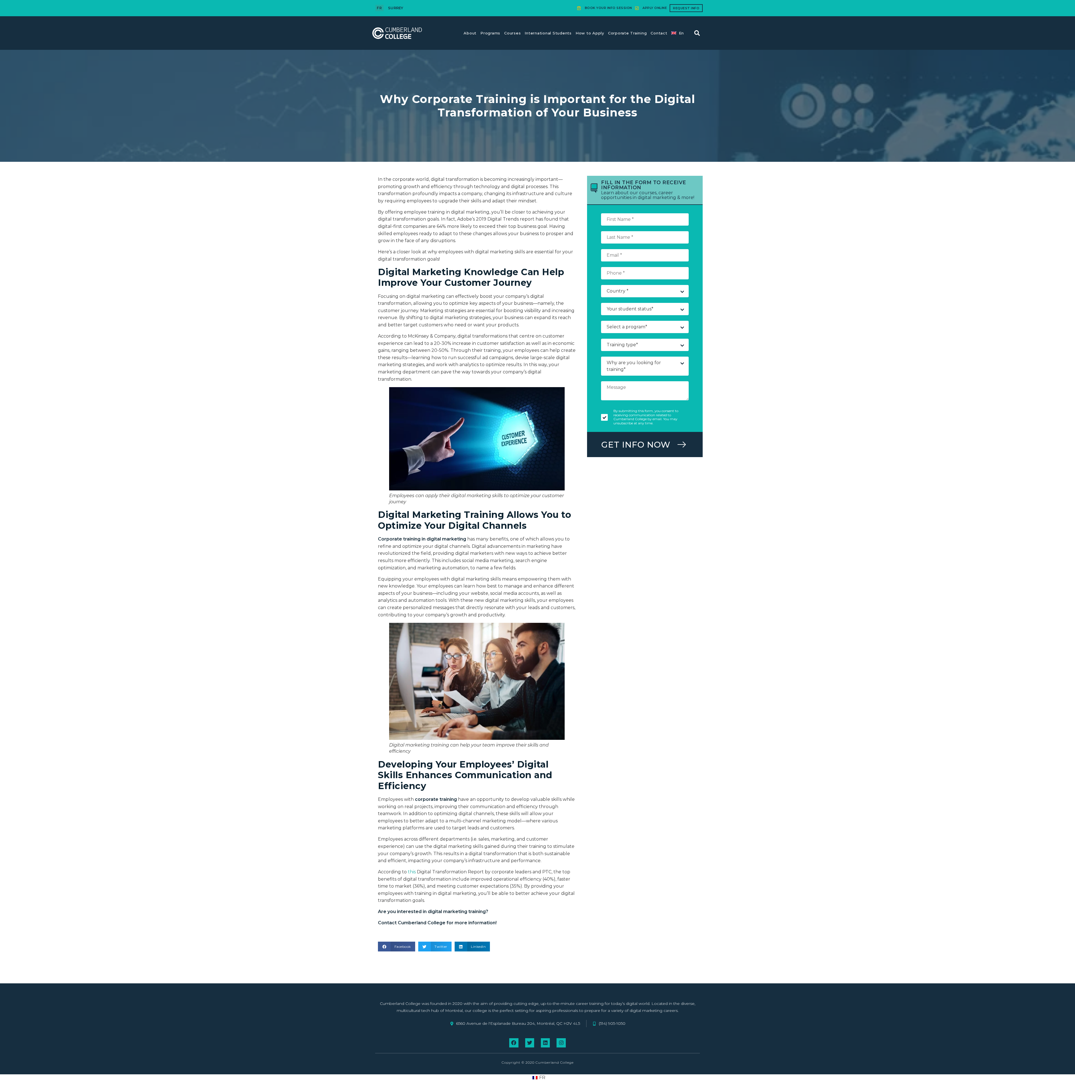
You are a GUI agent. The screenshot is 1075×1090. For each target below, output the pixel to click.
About (470, 33)
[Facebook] (513, 1042)
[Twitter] (529, 1042)
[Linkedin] (545, 1042)
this (412, 871)
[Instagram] (561, 1042)
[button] (697, 33)
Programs (490, 33)
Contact (659, 33)
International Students (548, 33)
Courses (512, 33)
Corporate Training (627, 33)
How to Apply (590, 33)
